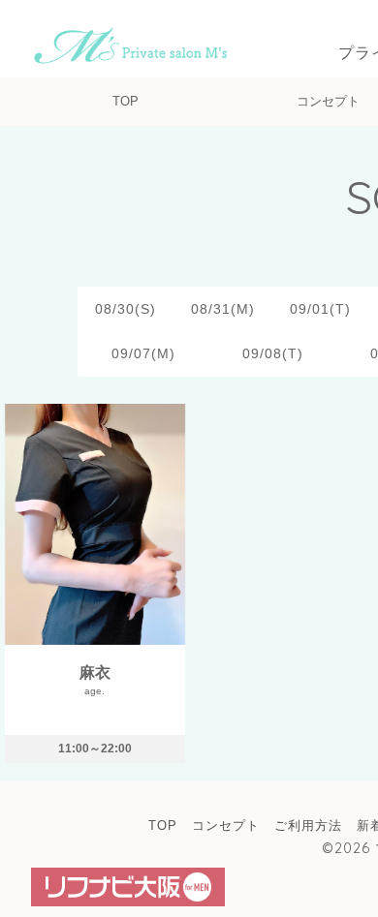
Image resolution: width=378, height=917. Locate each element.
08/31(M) (223, 309)
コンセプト (328, 101)
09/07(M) (143, 353)
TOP (125, 101)
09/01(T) (320, 309)
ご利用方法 (308, 825)
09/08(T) (272, 353)
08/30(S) (125, 309)
